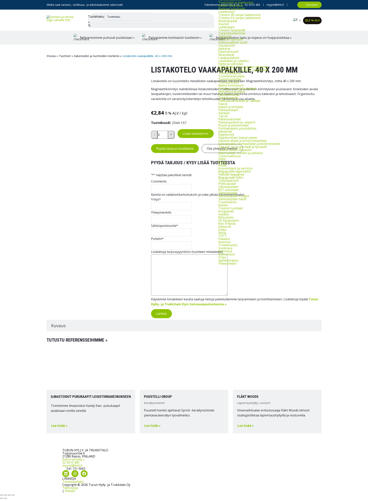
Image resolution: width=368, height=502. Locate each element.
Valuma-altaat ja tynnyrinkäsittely (242, 141)
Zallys (222, 230)
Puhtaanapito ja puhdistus (237, 128)
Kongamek (226, 211)
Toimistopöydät (229, 79)
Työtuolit (225, 36)
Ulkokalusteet (228, 187)
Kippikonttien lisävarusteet (237, 137)
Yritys (222, 257)
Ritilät (222, 165)
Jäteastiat (225, 131)
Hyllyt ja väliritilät (230, 64)
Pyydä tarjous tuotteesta (175, 148)
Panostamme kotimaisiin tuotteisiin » (175, 38)
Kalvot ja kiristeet (230, 107)
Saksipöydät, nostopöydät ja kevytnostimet (249, 144)
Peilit (221, 159)
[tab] (184, 325)
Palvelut (224, 239)
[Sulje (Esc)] (13, 495)
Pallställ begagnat (231, 174)
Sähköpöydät (227, 193)
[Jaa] (9, 495)
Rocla (222, 233)
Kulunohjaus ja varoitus (235, 168)
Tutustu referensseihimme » (77, 340)
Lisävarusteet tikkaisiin (234, 150)
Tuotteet (65, 56)
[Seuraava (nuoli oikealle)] (5, 498)
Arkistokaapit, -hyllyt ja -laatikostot (243, 70)
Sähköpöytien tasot (232, 199)
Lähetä (161, 313)
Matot (222, 162)
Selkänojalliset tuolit (232, 42)
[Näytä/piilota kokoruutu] (5, 495)
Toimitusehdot (73, 482)
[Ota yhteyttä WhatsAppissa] (292, 5)
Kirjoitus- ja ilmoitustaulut (237, 88)
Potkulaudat (227, 184)
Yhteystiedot (227, 263)
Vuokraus (225, 248)
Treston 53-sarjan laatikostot (239, 18)
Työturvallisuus (229, 156)
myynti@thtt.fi (72, 465)
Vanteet (224, 113)
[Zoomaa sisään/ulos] (1, 495)
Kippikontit (226, 134)
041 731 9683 (76, 468)
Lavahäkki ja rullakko (233, 61)
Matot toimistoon (231, 85)
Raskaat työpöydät (231, 9)
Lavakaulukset (228, 58)
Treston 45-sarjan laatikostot (239, 15)
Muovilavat (226, 55)
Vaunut (223, 24)
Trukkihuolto (227, 245)
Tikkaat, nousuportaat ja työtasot (242, 147)
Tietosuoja (70, 488)
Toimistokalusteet (231, 76)
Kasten (223, 205)
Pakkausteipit (228, 110)
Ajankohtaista (228, 260)
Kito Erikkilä (226, 223)
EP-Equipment (228, 220)
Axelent (223, 214)
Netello (70, 491)
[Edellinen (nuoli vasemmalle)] (1, 498)
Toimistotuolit (228, 82)
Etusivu (51, 56)
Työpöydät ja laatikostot (235, 2)
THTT (222, 236)
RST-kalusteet (228, 190)
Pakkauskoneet (229, 119)
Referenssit (226, 254)
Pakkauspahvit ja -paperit (236, 122)
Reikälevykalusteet (231, 91)
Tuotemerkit (227, 202)
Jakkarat (224, 48)
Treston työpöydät (231, 30)
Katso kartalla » (73, 459)
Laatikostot (226, 12)
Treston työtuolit (230, 39)
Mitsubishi (225, 217)
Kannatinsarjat (229, 94)
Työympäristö (228, 180)
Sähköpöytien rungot (233, 196)
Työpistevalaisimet (231, 33)
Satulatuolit (226, 45)
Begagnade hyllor (231, 177)
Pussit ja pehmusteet (233, 125)
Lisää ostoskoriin (196, 133)
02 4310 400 (70, 462)
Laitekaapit (226, 27)
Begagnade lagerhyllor (234, 171)
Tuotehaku (96, 16)
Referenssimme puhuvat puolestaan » (107, 38)
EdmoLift (224, 227)
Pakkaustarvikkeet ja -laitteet (239, 101)
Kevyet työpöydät (230, 5)
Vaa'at (222, 104)
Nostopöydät (227, 21)
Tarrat (223, 116)
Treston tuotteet (230, 208)
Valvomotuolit (228, 52)
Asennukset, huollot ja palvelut (240, 153)
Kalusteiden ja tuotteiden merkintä (243, 67)
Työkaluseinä (228, 98)
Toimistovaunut (229, 73)
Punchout (225, 251)
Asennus (224, 242)
